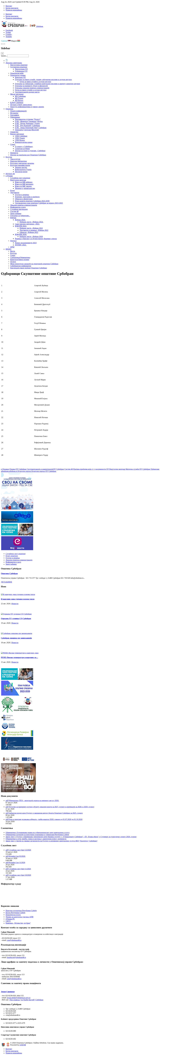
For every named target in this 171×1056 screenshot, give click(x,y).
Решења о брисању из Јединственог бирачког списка (36, 239)
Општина (9, 109)
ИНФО (8, 249)
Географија (14, 115)
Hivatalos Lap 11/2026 (16, 863)
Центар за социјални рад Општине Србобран (28, 155)
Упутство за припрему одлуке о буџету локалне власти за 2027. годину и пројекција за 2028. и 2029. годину (51, 807)
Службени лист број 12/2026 (19, 850)
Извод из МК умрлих (23, 186)
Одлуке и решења (22, 195)
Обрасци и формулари (24, 199)
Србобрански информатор (20, 266)
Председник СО (21, 69)
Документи (14, 193)
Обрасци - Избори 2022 (29, 232)
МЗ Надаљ (19, 100)
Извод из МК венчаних (24, 184)
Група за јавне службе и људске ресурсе (35, 82)
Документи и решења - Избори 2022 (34, 230)
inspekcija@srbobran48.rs (16, 957)
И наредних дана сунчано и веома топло (17, 599)
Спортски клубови (22, 149)
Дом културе (15, 159)
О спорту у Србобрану (24, 146)
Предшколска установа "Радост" (28, 119)
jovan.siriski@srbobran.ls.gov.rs (18, 998)
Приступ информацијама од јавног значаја (27, 107)
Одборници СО (21, 71)
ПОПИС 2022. (20, 245)
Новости (15, 604)
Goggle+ (9, 34)
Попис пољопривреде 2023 (26, 243)
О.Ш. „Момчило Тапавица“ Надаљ (29, 121)
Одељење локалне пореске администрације (32, 88)
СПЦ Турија (20, 138)
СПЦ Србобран (21, 136)
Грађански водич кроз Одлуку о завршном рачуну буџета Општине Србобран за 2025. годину (45, 813)
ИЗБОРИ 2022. (21, 226)
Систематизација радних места (27, 92)
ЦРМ (12, 247)
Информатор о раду (18, 207)
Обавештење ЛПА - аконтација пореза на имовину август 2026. (33, 801)
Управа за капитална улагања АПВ (19, 917)
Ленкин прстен (21, 167)
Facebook (9, 30)
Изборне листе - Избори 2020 (31, 237)
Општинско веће (16, 73)
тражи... (4, 56)
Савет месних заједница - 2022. (27, 224)
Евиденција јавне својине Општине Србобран (28, 268)
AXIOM (22, 1045)
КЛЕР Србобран (16, 103)
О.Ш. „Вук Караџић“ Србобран (27, 126)
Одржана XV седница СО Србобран (16, 618)
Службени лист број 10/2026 (19, 875)
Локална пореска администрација (23, 205)
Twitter (8, 32)
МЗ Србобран (20, 96)
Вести (12, 251)
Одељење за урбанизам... (20, 216)
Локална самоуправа (14, 63)
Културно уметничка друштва (22, 163)
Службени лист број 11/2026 (19, 869)
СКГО (8, 921)
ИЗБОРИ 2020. (21, 234)
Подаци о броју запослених (21, 105)
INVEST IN (10, 174)
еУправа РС (10, 919)
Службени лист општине (20, 178)
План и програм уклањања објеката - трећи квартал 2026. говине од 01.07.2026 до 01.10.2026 (45, 819)
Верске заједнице (17, 134)
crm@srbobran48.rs (14, 940)
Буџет (12, 190)
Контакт (9, 6)
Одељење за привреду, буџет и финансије (31, 86)
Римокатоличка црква (23, 142)
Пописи (13, 241)
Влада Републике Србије (15, 913)
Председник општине (18, 65)
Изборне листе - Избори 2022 (31, 228)
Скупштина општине (18, 67)
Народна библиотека (18, 161)
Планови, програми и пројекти (27, 197)
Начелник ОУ (20, 77)
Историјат (14, 113)
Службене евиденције (19, 209)
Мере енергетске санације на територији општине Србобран (34, 264)
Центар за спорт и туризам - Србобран (30, 151)
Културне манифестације (20, 165)
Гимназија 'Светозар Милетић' (27, 130)
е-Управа (9, 176)
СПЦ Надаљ (20, 140)
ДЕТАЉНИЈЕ (6, 582)
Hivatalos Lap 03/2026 (16, 856)
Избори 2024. (20, 220)
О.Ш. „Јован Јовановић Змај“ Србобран (30, 128)
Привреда (14, 153)
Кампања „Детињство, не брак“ (18, 923)
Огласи (13, 262)
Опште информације (18, 111)
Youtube (9, 37)
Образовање (15, 117)
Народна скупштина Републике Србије (21, 911)
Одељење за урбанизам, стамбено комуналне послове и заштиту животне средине (47, 84)
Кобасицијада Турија (23, 170)
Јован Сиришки (8, 992)
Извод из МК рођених (23, 182)
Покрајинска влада (13, 915)
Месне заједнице (16, 94)
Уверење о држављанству (25, 188)
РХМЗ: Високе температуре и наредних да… (19, 657)
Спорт (12, 144)
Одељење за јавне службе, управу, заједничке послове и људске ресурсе (43, 79)
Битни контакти (12, 8)
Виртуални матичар (18, 180)
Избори (13, 218)
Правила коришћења (14, 10)
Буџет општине (12, 556)
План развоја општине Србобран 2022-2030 (32, 201)
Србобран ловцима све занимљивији (16, 638)
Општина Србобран (9, 573)
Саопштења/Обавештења (20, 257)
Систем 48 (14, 211)
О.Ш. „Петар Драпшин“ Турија (27, 123)
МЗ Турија (19, 98)
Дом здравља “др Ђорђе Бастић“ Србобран (26, 1000)
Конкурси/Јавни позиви (19, 260)
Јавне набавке (15, 213)
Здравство (14, 132)
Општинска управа (17, 75)
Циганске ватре (21, 172)
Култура (9, 157)
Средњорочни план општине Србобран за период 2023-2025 (39, 203)
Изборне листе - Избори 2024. (31, 222)
